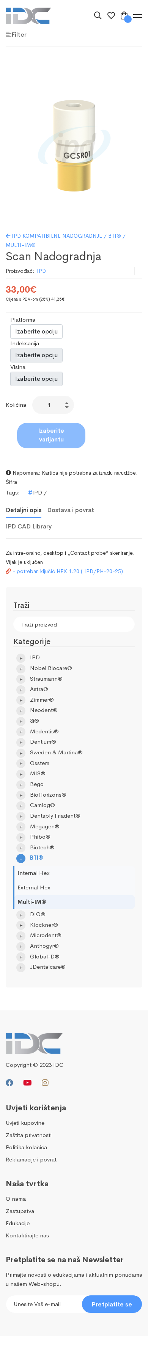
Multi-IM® (31, 901)
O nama (16, 1198)
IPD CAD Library (29, 526)
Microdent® (45, 935)
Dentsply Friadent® (55, 815)
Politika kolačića (26, 1147)
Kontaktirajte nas (27, 1235)
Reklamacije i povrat (31, 1159)
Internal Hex (33, 872)
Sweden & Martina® (56, 752)
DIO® (38, 914)
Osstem (39, 763)
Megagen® (45, 826)
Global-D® (45, 956)
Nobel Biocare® (51, 668)
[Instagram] (45, 1083)
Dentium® (43, 741)
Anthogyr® (44, 945)
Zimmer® (42, 699)
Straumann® (46, 678)
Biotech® (42, 847)
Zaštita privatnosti (29, 1135)
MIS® (38, 773)
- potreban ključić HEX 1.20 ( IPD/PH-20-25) (67, 571)
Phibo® (40, 836)
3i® (34, 720)
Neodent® (44, 710)
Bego (37, 784)
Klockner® (44, 924)
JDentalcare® (48, 966)
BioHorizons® (48, 794)
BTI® (36, 857)
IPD (41, 270)
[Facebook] (9, 1083)
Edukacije (18, 1223)
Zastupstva (20, 1210)
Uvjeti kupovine (25, 1122)
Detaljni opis (23, 510)
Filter (19, 35)
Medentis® (44, 731)
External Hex (33, 887)
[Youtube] (27, 1083)
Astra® (39, 689)
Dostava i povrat (70, 510)
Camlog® (42, 805)
